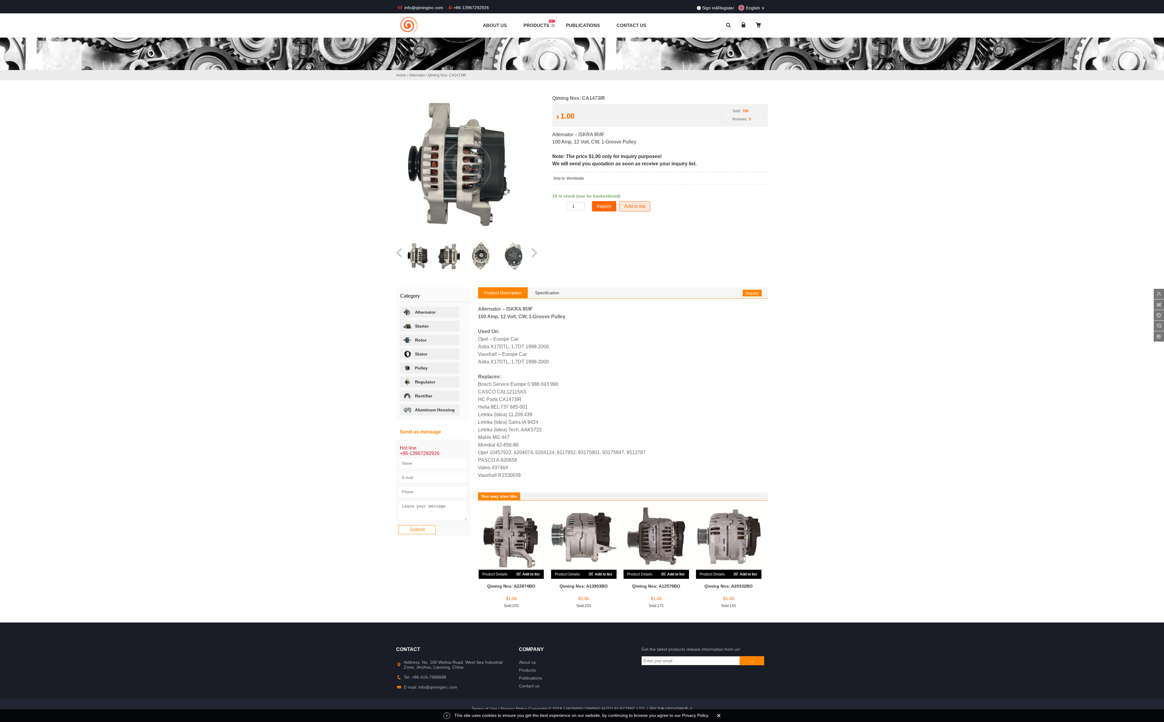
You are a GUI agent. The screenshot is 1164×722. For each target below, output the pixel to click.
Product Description (503, 292)
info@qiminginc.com (424, 7)
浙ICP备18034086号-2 (670, 708)
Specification (547, 292)
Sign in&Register (718, 7)
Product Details (494, 574)
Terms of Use (484, 708)
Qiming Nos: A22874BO (511, 586)
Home (401, 75)
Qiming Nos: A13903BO (584, 586)
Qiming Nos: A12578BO (656, 586)
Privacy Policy (514, 708)
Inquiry (752, 293)
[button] (399, 256)
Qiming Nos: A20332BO (728, 586)
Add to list (634, 206)
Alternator (417, 75)
